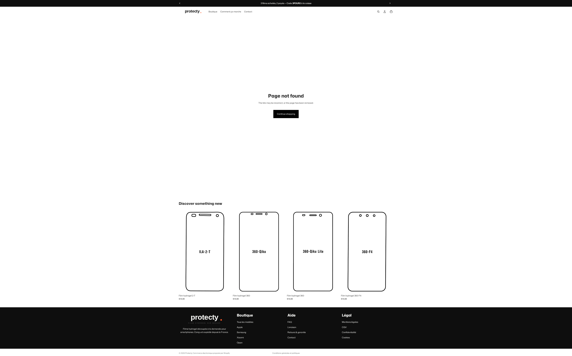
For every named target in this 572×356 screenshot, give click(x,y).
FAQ (289, 322)
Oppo (239, 342)
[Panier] (391, 11)
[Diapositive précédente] (180, 3)
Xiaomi (240, 337)
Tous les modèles (245, 322)
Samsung (241, 332)
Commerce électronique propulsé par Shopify (211, 353)
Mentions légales (350, 322)
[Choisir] (226, 288)
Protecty (188, 353)
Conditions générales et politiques (286, 353)
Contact (291, 337)
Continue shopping (286, 113)
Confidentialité (349, 332)
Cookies (346, 337)
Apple (240, 327)
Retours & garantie (296, 332)
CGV (344, 327)
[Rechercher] (378, 11)
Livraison (291, 327)
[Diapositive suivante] (390, 3)
